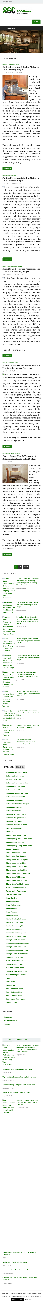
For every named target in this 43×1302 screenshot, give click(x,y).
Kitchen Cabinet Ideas (14, 922)
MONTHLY (20, 767)
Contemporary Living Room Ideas (19, 846)
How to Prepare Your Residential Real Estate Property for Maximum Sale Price (28, 641)
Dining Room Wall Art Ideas (16, 880)
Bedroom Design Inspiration (17, 818)
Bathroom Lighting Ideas (15, 786)
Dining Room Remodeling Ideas (12, 266)
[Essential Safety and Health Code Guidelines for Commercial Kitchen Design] (8, 656)
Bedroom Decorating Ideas (16, 814)
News (8, 978)
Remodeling (10, 985)
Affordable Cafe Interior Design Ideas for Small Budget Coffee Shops (27, 605)
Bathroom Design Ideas (15, 776)
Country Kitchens (13, 849)
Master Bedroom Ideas (14, 961)
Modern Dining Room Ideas (16, 971)
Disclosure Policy (10, 1020)
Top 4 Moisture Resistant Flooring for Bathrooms (19, 1077)
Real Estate (10, 982)
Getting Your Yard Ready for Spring (14, 1262)
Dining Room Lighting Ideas (16, 870)
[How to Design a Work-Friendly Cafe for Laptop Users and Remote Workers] (8, 692)
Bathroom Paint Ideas (14, 790)
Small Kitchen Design (14, 996)
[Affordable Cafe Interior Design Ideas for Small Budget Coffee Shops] (8, 603)
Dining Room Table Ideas (15, 877)
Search (36, 22)
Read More (6, 168)
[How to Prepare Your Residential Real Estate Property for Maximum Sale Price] (8, 639)
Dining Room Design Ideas (16, 863)
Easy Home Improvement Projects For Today (17, 1069)
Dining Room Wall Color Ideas (17, 884)
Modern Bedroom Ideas (15, 968)
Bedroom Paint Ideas (14, 821)
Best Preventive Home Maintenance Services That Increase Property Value (25, 742)
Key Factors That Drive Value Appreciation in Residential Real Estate (27, 713)
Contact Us (8, 1017)
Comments (18, 1039)
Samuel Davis (18, 72)
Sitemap (7, 1024)
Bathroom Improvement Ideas (17, 783)
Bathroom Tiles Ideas (14, 807)
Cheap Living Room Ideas (16, 835)
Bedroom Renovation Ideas (16, 825)
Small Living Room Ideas (15, 999)
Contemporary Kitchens (15, 842)
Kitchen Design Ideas (14, 929)
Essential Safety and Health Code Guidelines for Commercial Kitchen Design (28, 658)
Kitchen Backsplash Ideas (10, 64)
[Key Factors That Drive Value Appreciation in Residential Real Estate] (8, 711)
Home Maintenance (13, 905)
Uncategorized (11, 1002)
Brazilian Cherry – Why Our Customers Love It (18, 1085)
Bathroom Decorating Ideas (16, 772)
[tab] (9, 767)
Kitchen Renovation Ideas (10, 362)
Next (26, 567)
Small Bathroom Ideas (14, 989)
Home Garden (11, 898)
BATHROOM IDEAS (13, 779)
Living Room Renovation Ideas (18, 954)
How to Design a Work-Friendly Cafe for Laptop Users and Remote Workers (28, 694)
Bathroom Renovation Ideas (16, 797)
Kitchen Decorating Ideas (15, 926)
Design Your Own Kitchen (10, 175)
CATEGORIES (9, 767)
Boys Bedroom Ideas (14, 828)
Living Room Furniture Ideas (17, 950)
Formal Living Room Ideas (16, 891)
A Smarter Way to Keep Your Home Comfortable (19, 1270)
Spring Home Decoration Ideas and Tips (16, 1092)
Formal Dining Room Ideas (16, 887)
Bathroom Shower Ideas (15, 800)
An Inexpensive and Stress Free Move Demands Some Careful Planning (27, 1102)
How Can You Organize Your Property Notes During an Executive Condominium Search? (27, 674)
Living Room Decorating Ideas (17, 943)
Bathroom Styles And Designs (17, 804)
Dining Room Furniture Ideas (17, 866)
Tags (27, 1039)
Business (9, 832)
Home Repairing (12, 912)
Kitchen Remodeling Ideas (16, 933)
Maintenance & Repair (14, 957)
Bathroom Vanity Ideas (14, 811)
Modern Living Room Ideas (16, 975)
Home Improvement (13, 901)
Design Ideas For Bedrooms (16, 853)
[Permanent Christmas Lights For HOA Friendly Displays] (8, 725)
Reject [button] (21, 1299)
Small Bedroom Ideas (14, 992)
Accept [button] (14, 1299)
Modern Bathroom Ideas (15, 964)
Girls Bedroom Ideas (14, 894)
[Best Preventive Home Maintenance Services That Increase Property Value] (8, 740)
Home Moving (11, 908)
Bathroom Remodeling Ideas (11, 453)
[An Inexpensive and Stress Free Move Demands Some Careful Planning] (8, 1100)
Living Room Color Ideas (15, 940)
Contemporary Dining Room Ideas (19, 839)
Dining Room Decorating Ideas (17, 859)
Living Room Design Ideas (16, 947)
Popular (7, 1039)
